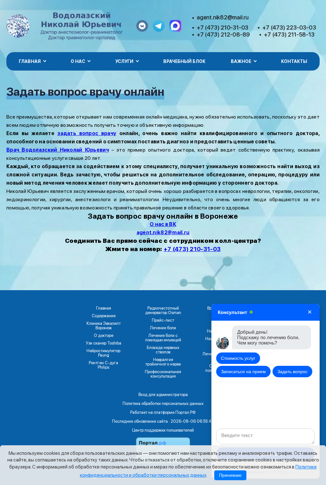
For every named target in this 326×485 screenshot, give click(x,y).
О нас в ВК (163, 224)
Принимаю (230, 475)
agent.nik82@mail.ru (223, 17)
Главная (103, 308)
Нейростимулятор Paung (103, 353)
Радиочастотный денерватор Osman (163, 310)
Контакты (294, 61)
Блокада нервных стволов (163, 349)
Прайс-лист (163, 320)
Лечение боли (163, 328)
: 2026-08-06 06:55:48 (191, 421)
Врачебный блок (184, 61)
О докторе (103, 335)
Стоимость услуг (238, 358)
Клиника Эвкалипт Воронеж (104, 325)
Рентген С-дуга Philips (103, 365)
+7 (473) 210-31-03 (222, 27)
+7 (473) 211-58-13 (289, 34)
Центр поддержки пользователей (163, 430)
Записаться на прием (243, 371)
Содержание (104, 316)
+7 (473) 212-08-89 (223, 34)
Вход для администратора (163, 394)
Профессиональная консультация (163, 374)
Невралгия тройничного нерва (163, 362)
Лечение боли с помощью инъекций (163, 337)
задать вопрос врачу (86, 133)
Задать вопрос (292, 371)
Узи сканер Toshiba (103, 343)
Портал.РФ (185, 412)
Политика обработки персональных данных (163, 403)
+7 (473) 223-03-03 (289, 27)
